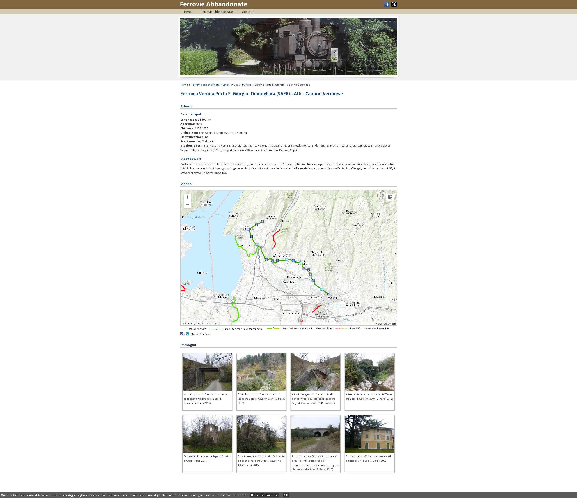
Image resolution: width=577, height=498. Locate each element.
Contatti (248, 11)
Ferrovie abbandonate (217, 11)
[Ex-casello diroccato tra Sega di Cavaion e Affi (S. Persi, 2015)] (207, 451)
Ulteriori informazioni (264, 495)
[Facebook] (387, 6)
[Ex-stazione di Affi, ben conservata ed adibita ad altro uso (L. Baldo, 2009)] (369, 451)
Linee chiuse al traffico (237, 84)
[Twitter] (394, 6)
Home (187, 11)
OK (286, 495)
